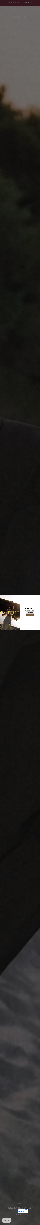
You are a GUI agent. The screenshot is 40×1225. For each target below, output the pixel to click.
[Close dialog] (1, 596)
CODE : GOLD (30, 612)
